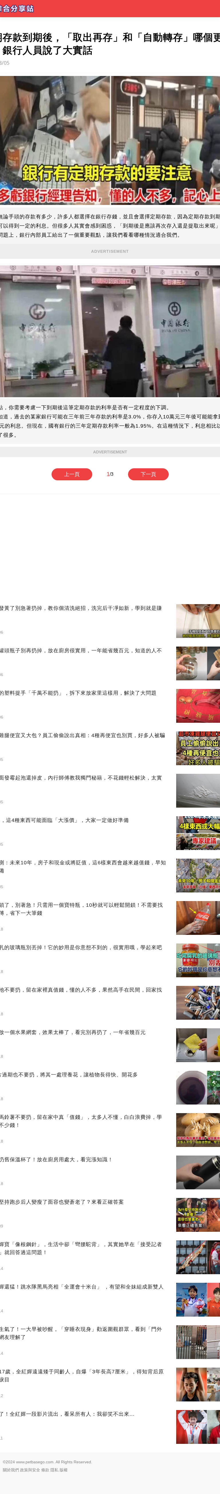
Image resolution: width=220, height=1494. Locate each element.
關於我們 (11, 1470)
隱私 (54, 1470)
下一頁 (148, 474)
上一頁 (72, 474)
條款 (45, 1470)
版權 (64, 1470)
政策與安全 (30, 1470)
